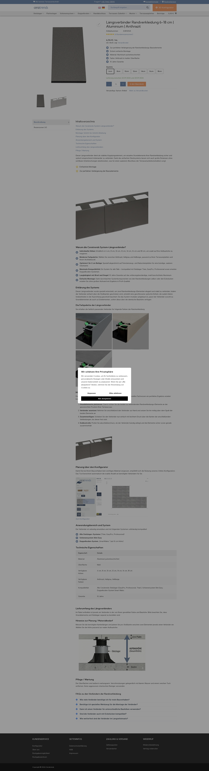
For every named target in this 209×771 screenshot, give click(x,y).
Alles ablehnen (115, 393)
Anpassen (91, 393)
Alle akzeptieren (104, 398)
